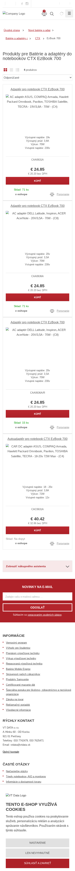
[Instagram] (27, 3)
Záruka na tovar (14, 699)
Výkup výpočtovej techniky (21, 658)
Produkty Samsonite (17, 679)
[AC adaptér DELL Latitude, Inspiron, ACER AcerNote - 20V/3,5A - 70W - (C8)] (37, 228)
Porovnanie (63, 194)
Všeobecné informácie (18, 710)
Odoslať (37, 607)
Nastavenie (37, 842)
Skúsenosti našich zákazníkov (23, 674)
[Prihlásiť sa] (64, 3)
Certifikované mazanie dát (20, 684)
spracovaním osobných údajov (45, 614)
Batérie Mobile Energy (18, 669)
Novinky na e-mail (37, 587)
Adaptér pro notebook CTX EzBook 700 (38, 89)
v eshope (21, 194)
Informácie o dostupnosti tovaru (23, 781)
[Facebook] (22, 3)
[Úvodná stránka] (14, 13)
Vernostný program (16, 642)
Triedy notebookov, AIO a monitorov (26, 776)
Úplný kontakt (11, 751)
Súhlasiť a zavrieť (37, 863)
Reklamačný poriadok (18, 704)
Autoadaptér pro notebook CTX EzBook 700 (38, 438)
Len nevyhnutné (37, 852)
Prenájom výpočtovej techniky (23, 653)
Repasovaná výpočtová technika (24, 663)
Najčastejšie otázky (17, 771)
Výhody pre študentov (18, 647)
